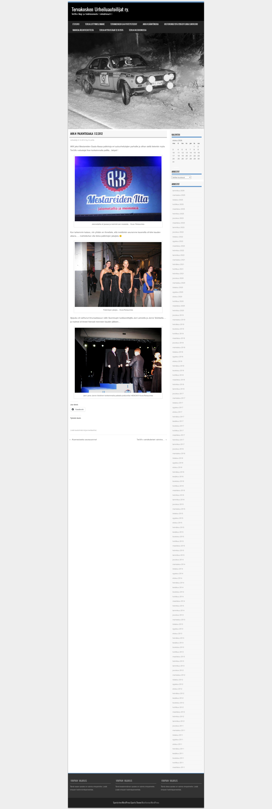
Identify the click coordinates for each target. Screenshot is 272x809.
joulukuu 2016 (178, 449)
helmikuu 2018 (178, 384)
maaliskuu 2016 (179, 490)
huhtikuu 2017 (178, 430)
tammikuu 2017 (178, 444)
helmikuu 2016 (178, 495)
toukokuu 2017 (178, 426)
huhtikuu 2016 (178, 486)
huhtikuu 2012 (178, 707)
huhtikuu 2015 (178, 541)
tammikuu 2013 (178, 665)
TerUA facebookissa (137, 30)
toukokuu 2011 (178, 758)
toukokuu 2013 (178, 647)
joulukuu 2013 (178, 615)
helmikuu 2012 (178, 716)
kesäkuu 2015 (178, 532)
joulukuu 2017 (178, 393)
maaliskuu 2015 (179, 545)
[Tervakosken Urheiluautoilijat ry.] (136, 66)
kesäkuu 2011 (178, 753)
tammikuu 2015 (178, 555)
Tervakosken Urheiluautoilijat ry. (100, 9)
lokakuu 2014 (178, 569)
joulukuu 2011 (178, 725)
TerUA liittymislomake (95, 24)
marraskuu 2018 (179, 347)
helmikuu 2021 (178, 273)
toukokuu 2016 (178, 481)
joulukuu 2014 (178, 559)
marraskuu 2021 (179, 259)
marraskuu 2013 (179, 619)
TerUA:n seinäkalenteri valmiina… (152, 439)
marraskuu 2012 (179, 675)
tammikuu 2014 (178, 610)
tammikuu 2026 (178, 190)
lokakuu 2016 (178, 458)
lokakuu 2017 (178, 402)
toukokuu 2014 (178, 592)
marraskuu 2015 (179, 509)
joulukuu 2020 (178, 278)
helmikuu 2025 (178, 213)
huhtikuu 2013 (178, 652)
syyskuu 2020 (178, 292)
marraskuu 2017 (179, 398)
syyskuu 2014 (178, 573)
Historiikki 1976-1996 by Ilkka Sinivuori (181, 24)
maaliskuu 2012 (179, 712)
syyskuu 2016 (178, 462)
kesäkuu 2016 (178, 476)
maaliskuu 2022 (179, 246)
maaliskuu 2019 (179, 338)
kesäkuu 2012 (178, 698)
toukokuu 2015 (178, 536)
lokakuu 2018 (178, 352)
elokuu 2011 (177, 744)
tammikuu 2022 (178, 255)
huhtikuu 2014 (178, 596)
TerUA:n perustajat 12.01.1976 (111, 30)
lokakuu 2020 (178, 287)
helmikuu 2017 (178, 439)
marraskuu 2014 (179, 564)
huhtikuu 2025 (178, 204)
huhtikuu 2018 (178, 375)
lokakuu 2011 (178, 735)
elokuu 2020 (177, 296)
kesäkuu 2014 (178, 587)
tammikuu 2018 (178, 389)
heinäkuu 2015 (178, 527)
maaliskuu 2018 (179, 379)
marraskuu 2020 (179, 283)
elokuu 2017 (177, 412)
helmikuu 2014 (178, 605)
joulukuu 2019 (178, 315)
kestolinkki (79, 430)
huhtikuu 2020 (178, 301)
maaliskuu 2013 (179, 656)
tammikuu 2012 (178, 721)
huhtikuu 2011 (178, 762)
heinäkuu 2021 (178, 264)
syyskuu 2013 (178, 629)
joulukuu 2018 (178, 342)
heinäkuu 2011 (178, 748)
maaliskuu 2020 (179, 305)
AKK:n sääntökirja (151, 24)
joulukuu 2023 (178, 218)
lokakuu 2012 (178, 679)
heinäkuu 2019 (178, 324)
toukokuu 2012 (178, 702)
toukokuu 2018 (178, 370)
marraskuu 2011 (179, 730)
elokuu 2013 (177, 633)
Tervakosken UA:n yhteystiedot (123, 24)
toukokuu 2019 (178, 329)
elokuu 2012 (177, 689)
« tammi (176, 167)
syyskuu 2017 (178, 407)
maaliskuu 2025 (179, 209)
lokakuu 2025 (178, 199)
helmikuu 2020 (178, 310)
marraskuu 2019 (179, 319)
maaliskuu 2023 (179, 223)
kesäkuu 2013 (178, 642)
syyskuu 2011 (178, 739)
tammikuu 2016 (178, 499)
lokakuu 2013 (178, 624)
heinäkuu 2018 (178, 366)
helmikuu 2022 (178, 250)
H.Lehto (91, 140)
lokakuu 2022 (178, 236)
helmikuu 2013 (178, 661)
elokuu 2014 (177, 578)
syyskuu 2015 (178, 518)
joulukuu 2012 (178, 670)
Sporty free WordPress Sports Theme (127, 802)
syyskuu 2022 (178, 241)
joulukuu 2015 (178, 504)
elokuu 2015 (177, 522)
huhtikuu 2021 (178, 269)
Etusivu (76, 24)
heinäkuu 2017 (178, 416)
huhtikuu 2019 (178, 333)
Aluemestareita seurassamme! (83, 439)
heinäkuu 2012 (178, 693)
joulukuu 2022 (178, 232)
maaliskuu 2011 (179, 767)
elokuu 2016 (177, 467)
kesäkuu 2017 (178, 421)
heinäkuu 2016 (178, 472)
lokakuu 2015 (178, 513)
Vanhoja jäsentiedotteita (83, 30)
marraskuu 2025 (179, 195)
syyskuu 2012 (178, 684)
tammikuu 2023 (178, 227)
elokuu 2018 (177, 361)
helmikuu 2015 (178, 550)
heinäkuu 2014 (178, 582)
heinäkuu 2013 (178, 638)
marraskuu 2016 (179, 453)
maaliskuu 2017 (179, 435)
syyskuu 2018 (178, 356)
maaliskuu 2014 (179, 601)
